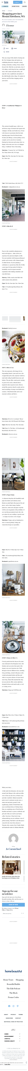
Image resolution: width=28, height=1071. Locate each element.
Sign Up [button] (17, 2)
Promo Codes (13, 997)
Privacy (13, 1014)
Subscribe (9, 1018)
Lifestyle (10, 10)
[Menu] (2, 2)
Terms (21, 1014)
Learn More (7, 1064)
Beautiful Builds (13, 984)
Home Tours (15, 6)
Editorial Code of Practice (13, 1021)
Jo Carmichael (10, 25)
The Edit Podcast (13, 989)
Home (3, 10)
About (6, 1014)
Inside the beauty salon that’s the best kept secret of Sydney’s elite (11, 877)
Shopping (20, 980)
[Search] (25, 2)
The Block (13, 993)
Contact (18, 1018)
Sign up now (13, 904)
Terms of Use (10, 910)
